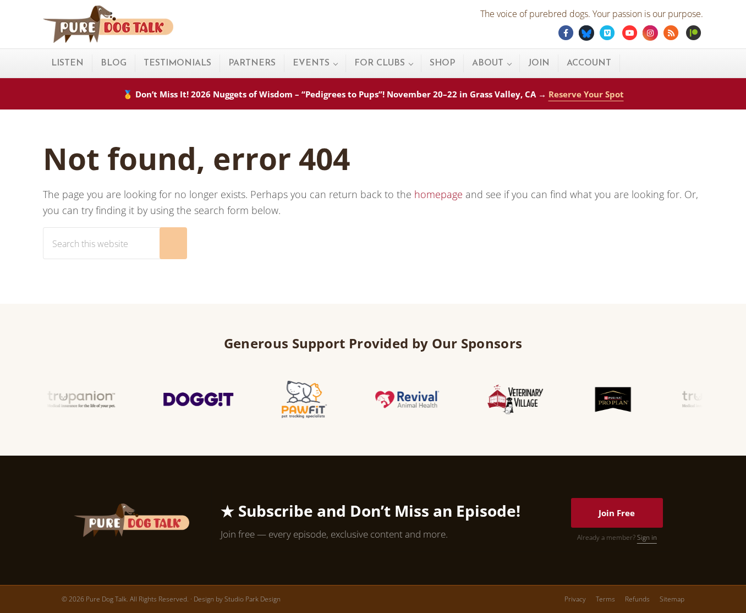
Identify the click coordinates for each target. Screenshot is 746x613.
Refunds (637, 599)
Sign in (647, 537)
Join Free (617, 512)
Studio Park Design (252, 599)
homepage (438, 194)
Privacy (575, 599)
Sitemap (672, 599)
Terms (605, 599)
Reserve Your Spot (586, 94)
